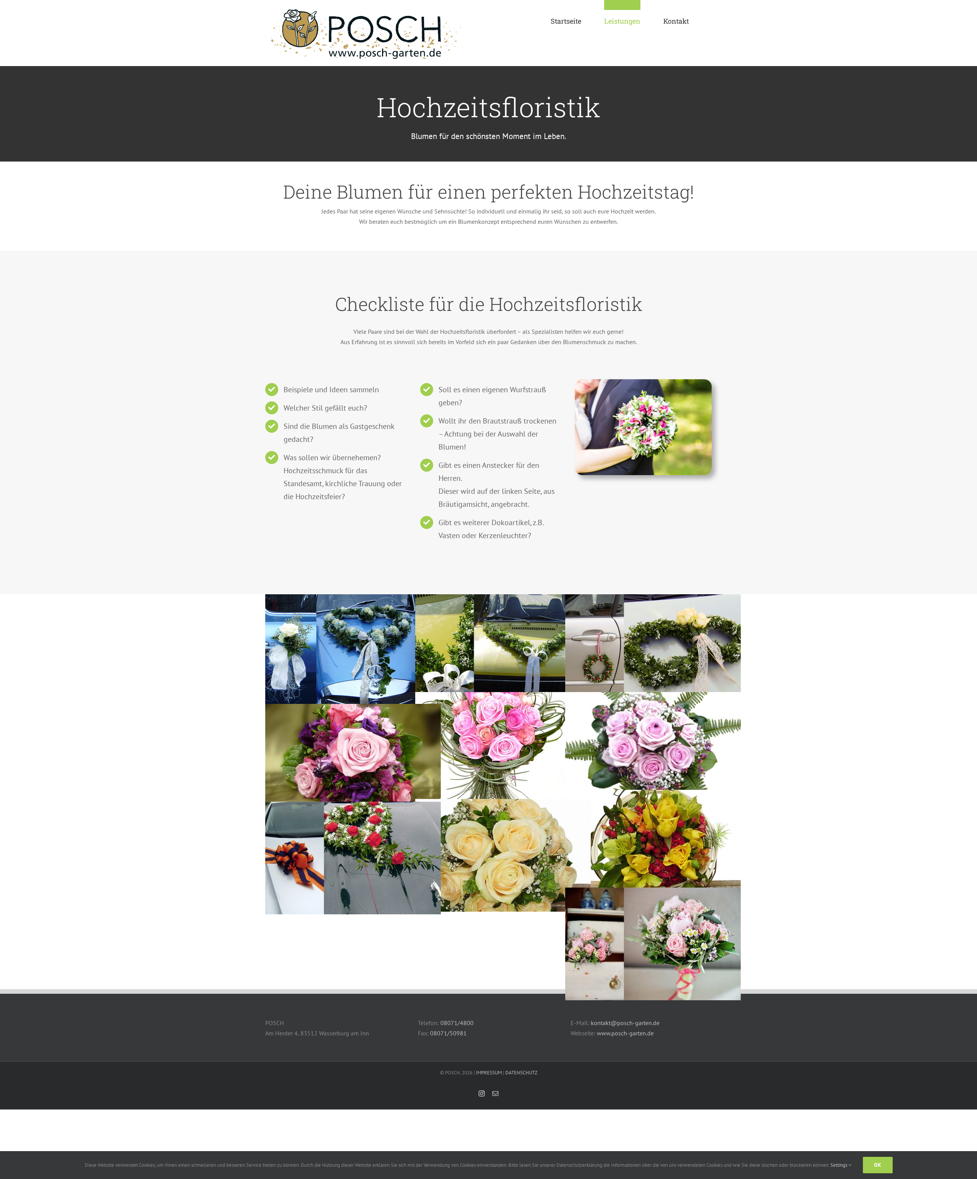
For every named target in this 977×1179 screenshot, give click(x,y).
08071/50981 (448, 1033)
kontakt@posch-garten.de (625, 1023)
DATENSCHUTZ (521, 1072)
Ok (878, 1164)
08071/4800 (457, 1023)
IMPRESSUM (489, 1072)
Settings (839, 1165)
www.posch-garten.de (625, 1033)
